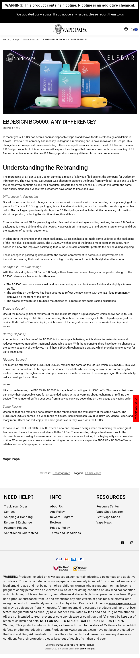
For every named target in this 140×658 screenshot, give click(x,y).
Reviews (56, 522)
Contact (9, 511)
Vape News (104, 522)
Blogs (16, 39)
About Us (56, 506)
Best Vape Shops (108, 517)
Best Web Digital (87, 649)
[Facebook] (122, 542)
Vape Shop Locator (109, 511)
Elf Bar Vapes (93, 473)
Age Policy (57, 511)
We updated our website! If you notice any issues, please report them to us (70, 14)
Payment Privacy (16, 527)
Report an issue (136, 409)
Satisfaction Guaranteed (21, 533)
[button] (133, 29)
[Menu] (8, 29)
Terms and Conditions (65, 533)
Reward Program (61, 517)
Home (6, 39)
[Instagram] (131, 542)
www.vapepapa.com (61, 576)
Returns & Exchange (18, 522)
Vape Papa (11, 459)
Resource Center (107, 506)
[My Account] (126, 29)
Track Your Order (15, 506)
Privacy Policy (60, 527)
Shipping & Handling (18, 517)
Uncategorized (31, 39)
